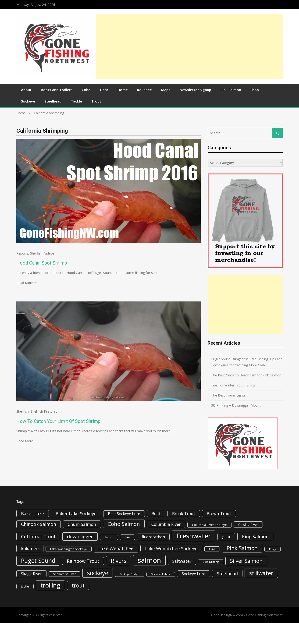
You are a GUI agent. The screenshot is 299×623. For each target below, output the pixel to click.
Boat (156, 513)
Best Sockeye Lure (124, 513)
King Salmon (255, 536)
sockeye (97, 573)
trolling (50, 585)
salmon (149, 560)
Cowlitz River (248, 524)
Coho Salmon (124, 523)
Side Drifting (211, 561)
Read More (24, 282)
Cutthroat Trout (38, 536)
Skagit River (31, 573)
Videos (49, 253)
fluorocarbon (153, 536)
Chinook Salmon (38, 524)
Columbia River (166, 524)
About (26, 89)
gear (226, 536)
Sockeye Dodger (130, 574)
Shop (254, 89)
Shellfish (36, 253)
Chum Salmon (82, 524)
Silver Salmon (246, 560)
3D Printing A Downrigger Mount (236, 405)
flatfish (108, 537)
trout (78, 585)
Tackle (76, 101)
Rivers (118, 560)
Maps (165, 89)
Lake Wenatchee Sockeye (171, 548)
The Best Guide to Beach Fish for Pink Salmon (246, 375)
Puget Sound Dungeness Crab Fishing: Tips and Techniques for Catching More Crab (246, 362)
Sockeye (28, 101)
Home (122, 89)
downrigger (80, 536)
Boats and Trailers (56, 89)
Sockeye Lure (193, 573)
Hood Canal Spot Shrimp (41, 263)
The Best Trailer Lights (228, 395)
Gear (104, 89)
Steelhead (52, 101)
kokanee (30, 548)
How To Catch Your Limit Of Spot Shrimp (58, 421)
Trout (96, 101)
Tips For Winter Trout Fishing (233, 385)
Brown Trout (219, 513)
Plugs (272, 549)
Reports (22, 253)
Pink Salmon (231, 89)
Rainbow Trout (83, 561)
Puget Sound (38, 560)
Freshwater (193, 535)
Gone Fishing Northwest (264, 615)
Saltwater (181, 561)
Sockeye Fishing (160, 574)
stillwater (261, 573)
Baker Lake (32, 513)
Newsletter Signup (195, 89)
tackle (25, 586)
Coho (86, 89)
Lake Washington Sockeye (68, 549)
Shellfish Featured (44, 411)
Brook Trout (183, 513)
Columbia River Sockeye (209, 525)
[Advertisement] (189, 46)
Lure (212, 549)
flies (127, 537)
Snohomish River (64, 574)
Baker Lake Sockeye (76, 513)
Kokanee (144, 89)
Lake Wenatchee (116, 548)
